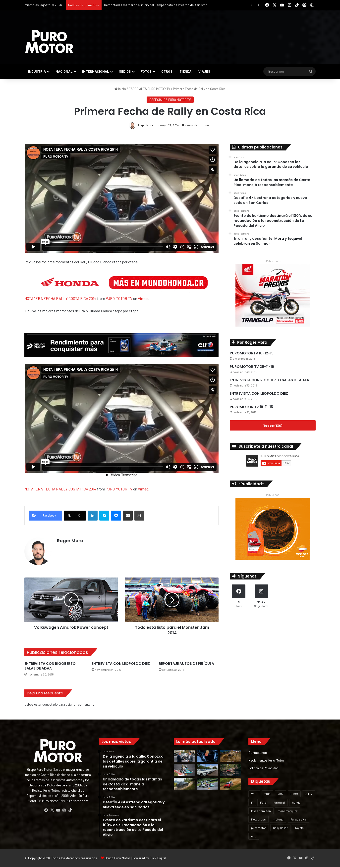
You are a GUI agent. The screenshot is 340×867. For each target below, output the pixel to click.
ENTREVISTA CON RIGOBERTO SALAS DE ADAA (50, 666)
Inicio (121, 89)
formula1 (279, 802)
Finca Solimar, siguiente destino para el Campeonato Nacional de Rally (154, 5)
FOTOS (146, 71)
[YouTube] (58, 810)
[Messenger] (116, 516)
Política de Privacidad (263, 768)
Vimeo (143, 298)
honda (296, 802)
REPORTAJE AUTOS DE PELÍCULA (186, 663)
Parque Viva (298, 819)
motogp (278, 819)
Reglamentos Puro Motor (266, 760)
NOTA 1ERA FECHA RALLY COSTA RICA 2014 (60, 298)
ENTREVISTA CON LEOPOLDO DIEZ (121, 663)
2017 (280, 794)
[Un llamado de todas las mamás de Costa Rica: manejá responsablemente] (207, 756)
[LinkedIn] (93, 516)
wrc (253, 836)
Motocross (258, 819)
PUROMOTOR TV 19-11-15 (251, 406)
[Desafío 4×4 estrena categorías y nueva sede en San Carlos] (230, 756)
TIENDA (185, 71)
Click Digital (158, 858)
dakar (308, 794)
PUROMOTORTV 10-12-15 (252, 353)
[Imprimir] (139, 516)
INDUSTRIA (37, 71)
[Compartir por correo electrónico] (128, 516)
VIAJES (204, 71)
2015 (254, 794)
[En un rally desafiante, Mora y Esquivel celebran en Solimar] (230, 770)
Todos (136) (272, 425)
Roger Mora (145, 125)
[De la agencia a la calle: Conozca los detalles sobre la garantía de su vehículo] (184, 756)
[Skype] (104, 516)
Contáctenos (257, 752)
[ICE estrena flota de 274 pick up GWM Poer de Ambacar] (207, 770)
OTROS (166, 71)
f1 (252, 802)
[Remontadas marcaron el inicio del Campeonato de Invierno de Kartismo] (207, 784)
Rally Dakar (280, 827)
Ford (263, 802)
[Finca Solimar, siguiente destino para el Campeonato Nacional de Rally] (230, 784)
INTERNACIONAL (95, 71)
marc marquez (287, 811)
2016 (267, 794)
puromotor (258, 827)
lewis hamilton (261, 811)
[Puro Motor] (49, 41)
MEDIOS (125, 71)
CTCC (294, 794)
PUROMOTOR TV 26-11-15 (252, 366)
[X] (52, 810)
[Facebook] (46, 810)
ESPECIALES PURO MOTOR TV (149, 89)
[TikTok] (70, 810)
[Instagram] (64, 810)
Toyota (299, 827)
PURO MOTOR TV (119, 298)
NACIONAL (64, 71)
